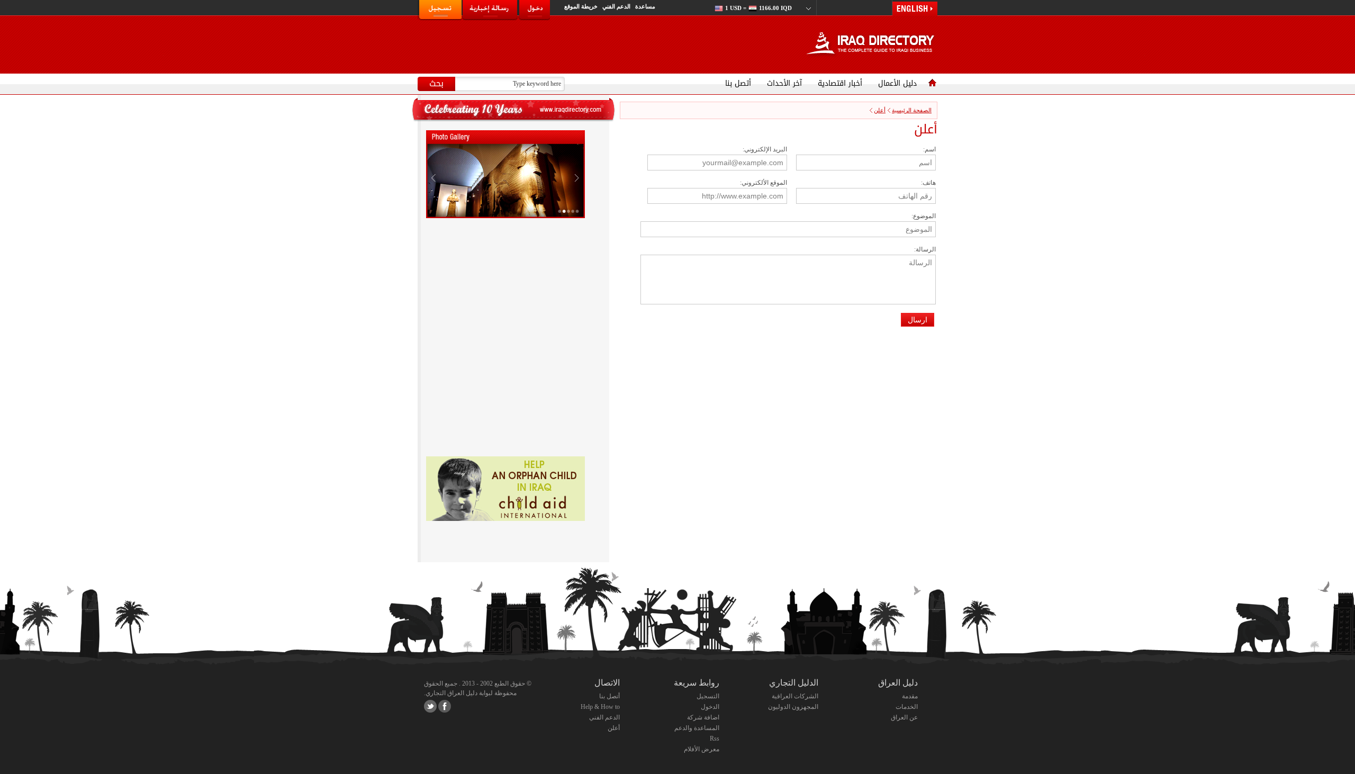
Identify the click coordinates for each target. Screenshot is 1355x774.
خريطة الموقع (581, 6)
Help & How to (600, 706)
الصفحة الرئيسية (912, 110)
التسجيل (708, 696)
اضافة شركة (703, 717)
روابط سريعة (696, 682)
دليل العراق (898, 682)
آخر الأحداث (784, 83)
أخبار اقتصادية (840, 83)
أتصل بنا (738, 83)
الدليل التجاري (793, 682)
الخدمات (907, 706)
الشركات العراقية (795, 696)
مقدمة (910, 696)
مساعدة (645, 6)
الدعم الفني (617, 6)
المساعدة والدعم (696, 728)
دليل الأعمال (897, 83)
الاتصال (607, 682)
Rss (714, 738)
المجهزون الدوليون (793, 706)
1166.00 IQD (758, 8)
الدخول (710, 706)
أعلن (880, 110)
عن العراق (904, 717)
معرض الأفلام (701, 749)
